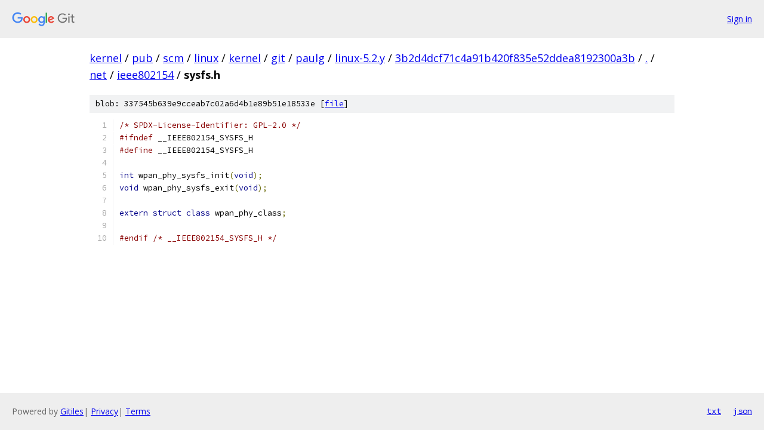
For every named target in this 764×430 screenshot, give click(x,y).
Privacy (104, 411)
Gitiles (72, 411)
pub (142, 58)
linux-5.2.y (360, 58)
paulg (310, 58)
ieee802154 (145, 74)
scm (173, 58)
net (98, 74)
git (278, 58)
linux (206, 58)
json (742, 411)
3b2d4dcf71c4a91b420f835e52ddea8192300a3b (515, 58)
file (334, 104)
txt (714, 411)
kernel (106, 58)
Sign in (739, 18)
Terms (137, 411)
